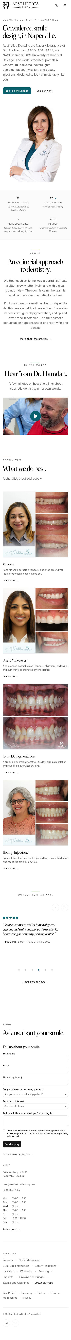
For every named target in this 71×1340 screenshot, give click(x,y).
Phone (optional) (12, 1077)
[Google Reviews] (15, 1323)
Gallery (41, 1293)
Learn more (11, 580)
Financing (26, 1293)
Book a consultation (17, 90)
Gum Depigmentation (16, 1265)
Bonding (43, 1271)
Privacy (27, 1297)
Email (6, 1065)
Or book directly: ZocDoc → (18, 1154)
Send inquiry (12, 1144)
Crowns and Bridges (32, 1277)
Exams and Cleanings (16, 1282)
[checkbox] (4, 1130)
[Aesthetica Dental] (21, 5)
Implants (8, 1277)
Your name (9, 1053)
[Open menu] (64, 5)
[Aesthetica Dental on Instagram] (6, 1323)
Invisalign (8, 1271)
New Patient (9, 1293)
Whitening (26, 1271)
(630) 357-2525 (11, 1190)
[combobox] (35, 1094)
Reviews (55, 1293)
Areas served (10, 1297)
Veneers (8, 1260)
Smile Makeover (29, 1260)
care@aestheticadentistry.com (19, 1184)
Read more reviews (35, 981)
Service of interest (13, 1101)
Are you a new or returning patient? (23, 1089)
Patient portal (11, 1229)
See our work (44, 90)
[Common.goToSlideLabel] (19, 970)
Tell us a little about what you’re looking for (28, 1113)
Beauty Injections (45, 1265)
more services (44, 1282)
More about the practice (35, 338)
